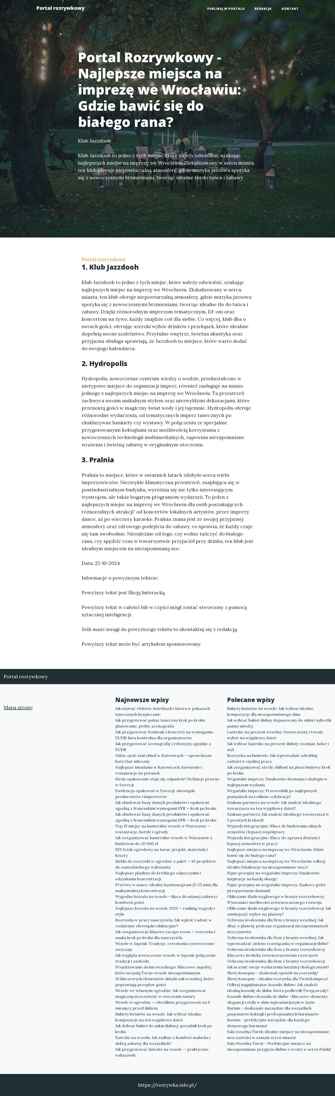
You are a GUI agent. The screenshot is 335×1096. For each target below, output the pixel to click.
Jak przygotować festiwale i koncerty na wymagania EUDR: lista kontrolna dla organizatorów (164, 734)
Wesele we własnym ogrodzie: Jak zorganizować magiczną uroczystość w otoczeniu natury (160, 993)
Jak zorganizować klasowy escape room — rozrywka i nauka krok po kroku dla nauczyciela (165, 934)
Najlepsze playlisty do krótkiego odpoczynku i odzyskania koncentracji (158, 875)
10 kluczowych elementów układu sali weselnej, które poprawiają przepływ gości (164, 981)
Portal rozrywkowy (60, 8)
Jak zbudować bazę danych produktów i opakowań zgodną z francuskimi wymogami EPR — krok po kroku (165, 805)
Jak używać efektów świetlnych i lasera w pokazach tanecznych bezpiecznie (162, 711)
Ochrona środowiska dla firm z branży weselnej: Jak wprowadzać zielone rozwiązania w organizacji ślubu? (278, 940)
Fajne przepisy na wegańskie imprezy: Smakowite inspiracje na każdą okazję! (273, 875)
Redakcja (263, 9)
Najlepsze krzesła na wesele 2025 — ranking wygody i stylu (165, 911)
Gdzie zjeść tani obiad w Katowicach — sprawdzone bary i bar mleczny (163, 758)
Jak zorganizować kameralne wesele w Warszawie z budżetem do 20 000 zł (163, 840)
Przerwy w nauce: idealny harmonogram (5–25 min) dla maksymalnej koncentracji (166, 887)
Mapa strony (18, 707)
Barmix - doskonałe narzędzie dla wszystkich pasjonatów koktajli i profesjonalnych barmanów (273, 1011)
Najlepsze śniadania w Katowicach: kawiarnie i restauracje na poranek (158, 770)
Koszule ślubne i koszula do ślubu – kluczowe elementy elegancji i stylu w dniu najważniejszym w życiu (277, 999)
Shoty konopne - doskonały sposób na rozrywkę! (272, 972)
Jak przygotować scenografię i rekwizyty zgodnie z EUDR (163, 746)
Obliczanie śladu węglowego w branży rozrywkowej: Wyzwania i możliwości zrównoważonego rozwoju (275, 899)
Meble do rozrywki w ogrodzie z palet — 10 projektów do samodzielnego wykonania (165, 864)
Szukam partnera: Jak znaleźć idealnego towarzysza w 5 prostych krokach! (278, 817)
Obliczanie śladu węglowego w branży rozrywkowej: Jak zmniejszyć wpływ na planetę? (279, 911)
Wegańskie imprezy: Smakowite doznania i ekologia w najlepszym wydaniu (277, 781)
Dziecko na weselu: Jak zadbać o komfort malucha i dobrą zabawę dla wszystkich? (162, 1040)
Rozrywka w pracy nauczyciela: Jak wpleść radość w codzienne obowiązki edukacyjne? (163, 922)
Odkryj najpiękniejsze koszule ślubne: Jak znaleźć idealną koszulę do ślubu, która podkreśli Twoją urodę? (278, 987)
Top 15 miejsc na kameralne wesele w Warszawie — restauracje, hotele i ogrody (163, 828)
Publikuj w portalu (226, 9)
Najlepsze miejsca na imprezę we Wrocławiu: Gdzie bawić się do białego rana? (275, 852)
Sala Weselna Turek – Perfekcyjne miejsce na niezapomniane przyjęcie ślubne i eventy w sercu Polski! (279, 1046)
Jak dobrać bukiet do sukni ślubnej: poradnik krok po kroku (163, 1028)
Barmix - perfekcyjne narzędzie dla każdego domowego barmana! (268, 1022)
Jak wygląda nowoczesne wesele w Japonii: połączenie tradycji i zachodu (165, 958)
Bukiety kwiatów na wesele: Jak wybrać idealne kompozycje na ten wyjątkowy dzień (158, 1017)
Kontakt (290, 9)
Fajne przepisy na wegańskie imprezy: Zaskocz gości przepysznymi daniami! (276, 887)
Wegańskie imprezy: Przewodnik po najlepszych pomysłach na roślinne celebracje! (272, 793)
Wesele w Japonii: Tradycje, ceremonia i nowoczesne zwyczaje (165, 946)
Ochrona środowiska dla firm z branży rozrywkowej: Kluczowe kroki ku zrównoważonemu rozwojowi (276, 952)
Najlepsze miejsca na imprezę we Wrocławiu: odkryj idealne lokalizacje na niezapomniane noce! (276, 864)
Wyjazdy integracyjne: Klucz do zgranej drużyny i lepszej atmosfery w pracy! (273, 840)
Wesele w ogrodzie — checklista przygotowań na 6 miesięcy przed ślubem (162, 1005)
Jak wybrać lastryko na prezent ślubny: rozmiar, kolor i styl (278, 746)
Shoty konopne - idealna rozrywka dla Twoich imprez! (277, 978)
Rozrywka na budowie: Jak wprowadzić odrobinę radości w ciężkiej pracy (272, 758)
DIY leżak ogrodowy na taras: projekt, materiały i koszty (161, 852)
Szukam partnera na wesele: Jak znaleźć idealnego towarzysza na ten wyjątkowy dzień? (274, 805)
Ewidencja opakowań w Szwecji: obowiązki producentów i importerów (155, 793)
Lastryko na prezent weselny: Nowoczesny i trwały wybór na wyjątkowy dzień (275, 734)
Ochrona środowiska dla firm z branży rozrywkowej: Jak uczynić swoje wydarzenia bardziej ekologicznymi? (278, 964)
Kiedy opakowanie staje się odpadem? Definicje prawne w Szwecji (167, 781)
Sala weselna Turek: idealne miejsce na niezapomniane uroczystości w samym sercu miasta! (278, 1034)
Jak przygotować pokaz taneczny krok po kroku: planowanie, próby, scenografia (160, 723)
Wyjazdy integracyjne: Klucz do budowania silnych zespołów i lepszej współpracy (274, 828)
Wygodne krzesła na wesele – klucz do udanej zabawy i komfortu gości (166, 899)
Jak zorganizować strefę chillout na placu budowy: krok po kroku (278, 770)
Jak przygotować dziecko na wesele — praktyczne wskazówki (161, 1052)
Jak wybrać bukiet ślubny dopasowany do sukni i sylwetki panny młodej (279, 723)
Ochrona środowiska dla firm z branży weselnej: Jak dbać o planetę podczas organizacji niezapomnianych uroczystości (277, 925)
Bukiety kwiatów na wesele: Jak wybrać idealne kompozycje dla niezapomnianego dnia (270, 711)
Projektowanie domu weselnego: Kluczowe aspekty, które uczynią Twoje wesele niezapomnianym (163, 970)
